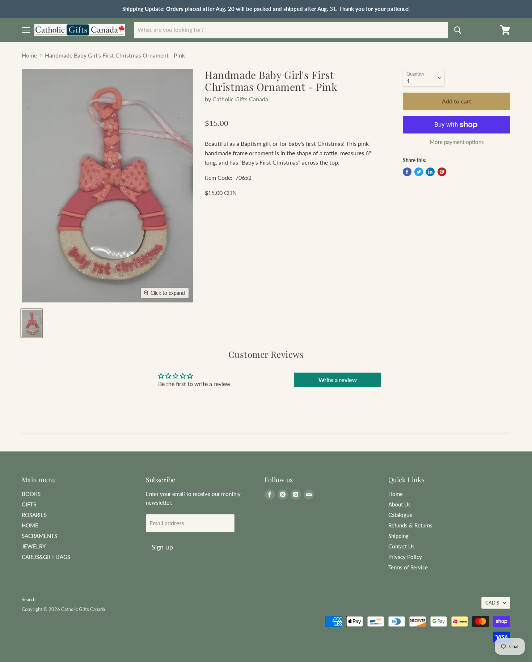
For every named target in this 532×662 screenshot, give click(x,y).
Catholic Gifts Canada (240, 99)
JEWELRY (34, 546)
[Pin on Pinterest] (442, 171)
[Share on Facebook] (407, 171)
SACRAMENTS (39, 535)
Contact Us (401, 546)
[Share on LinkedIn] (430, 171)
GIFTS (29, 504)
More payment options (457, 142)
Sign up (162, 547)
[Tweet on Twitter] (418, 171)
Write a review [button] (337, 379)
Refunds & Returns (410, 525)
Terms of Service (408, 567)
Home (29, 55)
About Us (399, 504)
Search (28, 599)
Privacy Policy (405, 556)
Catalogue (400, 515)
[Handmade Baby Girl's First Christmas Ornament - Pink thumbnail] (31, 323)
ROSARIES (34, 515)
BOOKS (31, 494)
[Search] (458, 30)
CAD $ (492, 603)
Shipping (398, 535)
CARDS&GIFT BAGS (46, 556)
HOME (30, 525)
